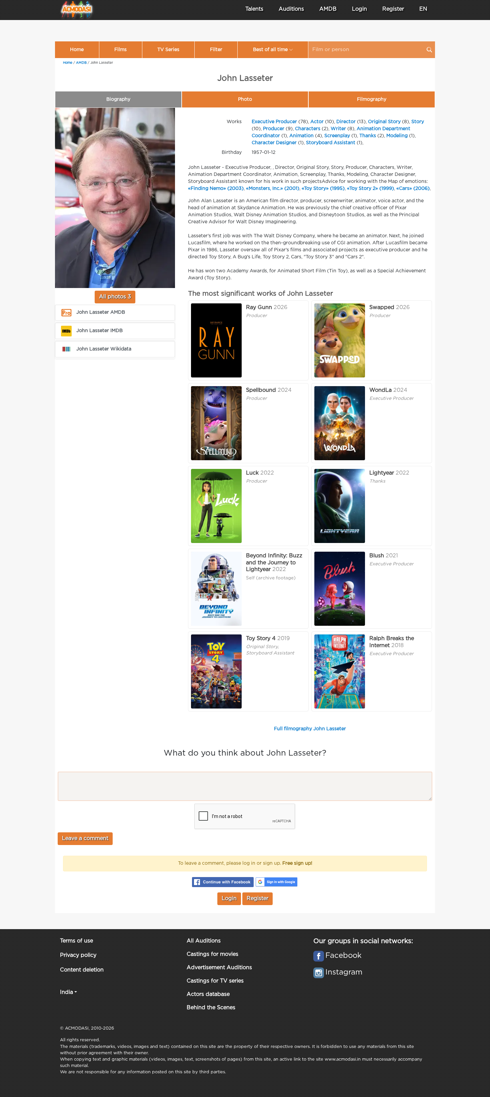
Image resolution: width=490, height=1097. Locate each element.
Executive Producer (274, 122)
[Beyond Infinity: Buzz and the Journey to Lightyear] (216, 589)
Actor (317, 122)
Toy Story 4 (261, 638)
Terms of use (76, 940)
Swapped (381, 307)
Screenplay (337, 136)
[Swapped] (339, 340)
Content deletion (82, 970)
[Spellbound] (216, 423)
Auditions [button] (291, 9)
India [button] (66, 992)
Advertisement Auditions (219, 967)
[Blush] (339, 589)
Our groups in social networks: (363, 941)
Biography (118, 99)
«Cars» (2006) (413, 189)
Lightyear (381, 473)
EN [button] (423, 9)
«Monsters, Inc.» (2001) (272, 189)
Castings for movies (212, 954)
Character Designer (274, 143)
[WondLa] (339, 423)
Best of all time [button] (270, 50)
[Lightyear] (339, 506)
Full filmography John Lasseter (310, 729)
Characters (307, 129)
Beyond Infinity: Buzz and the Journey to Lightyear (274, 562)
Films (120, 50)
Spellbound (261, 390)
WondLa (380, 390)
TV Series (168, 50)
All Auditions (204, 940)
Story (417, 122)
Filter (216, 50)
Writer (338, 129)
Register (393, 9)
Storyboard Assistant (330, 143)
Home (77, 50)
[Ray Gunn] (216, 340)
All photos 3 (115, 296)
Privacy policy (78, 955)
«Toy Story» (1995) (323, 189)
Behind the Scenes (211, 1007)
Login (359, 9)
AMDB (328, 9)
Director (346, 122)
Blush (376, 555)
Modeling (397, 136)
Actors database (208, 994)
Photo (245, 99)
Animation (301, 136)
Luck (252, 473)
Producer (273, 129)
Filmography (371, 99)
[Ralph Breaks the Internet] (339, 671)
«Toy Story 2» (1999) (370, 189)
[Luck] (216, 506)
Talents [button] (254, 9)
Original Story (384, 122)
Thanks (367, 136)
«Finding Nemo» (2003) (216, 189)
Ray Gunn (259, 307)
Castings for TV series (215, 981)
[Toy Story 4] (216, 671)
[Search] (429, 49)
